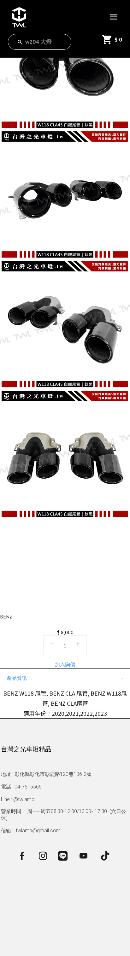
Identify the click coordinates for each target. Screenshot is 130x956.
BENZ (6, 616)
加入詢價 (65, 664)
